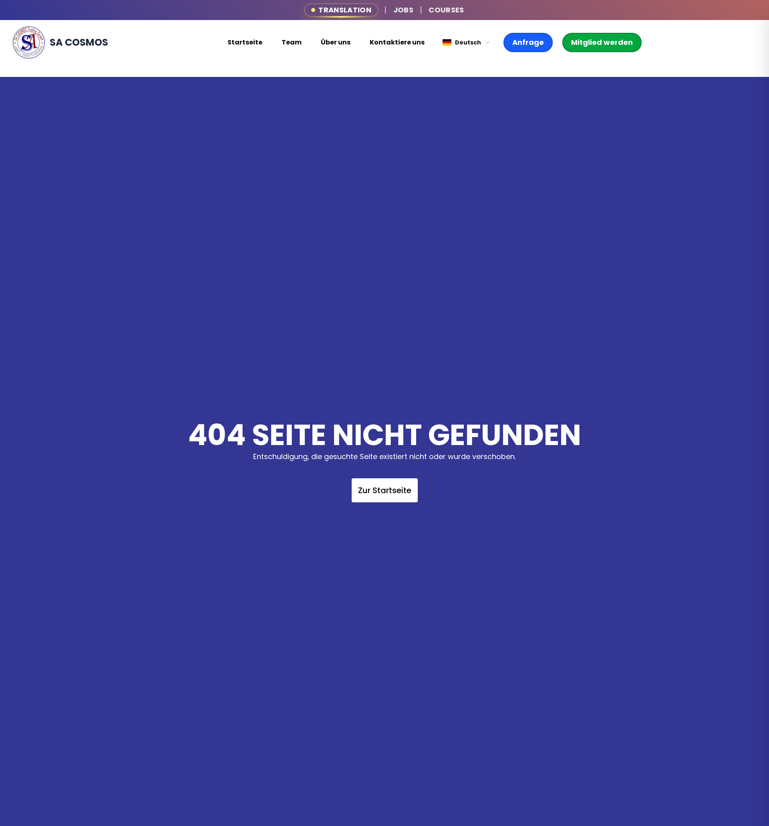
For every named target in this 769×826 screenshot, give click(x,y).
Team (292, 42)
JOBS (403, 10)
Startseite (244, 42)
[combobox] (466, 42)
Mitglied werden (602, 42)
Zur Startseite (384, 490)
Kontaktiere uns (397, 42)
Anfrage (528, 42)
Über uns (335, 42)
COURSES (446, 10)
